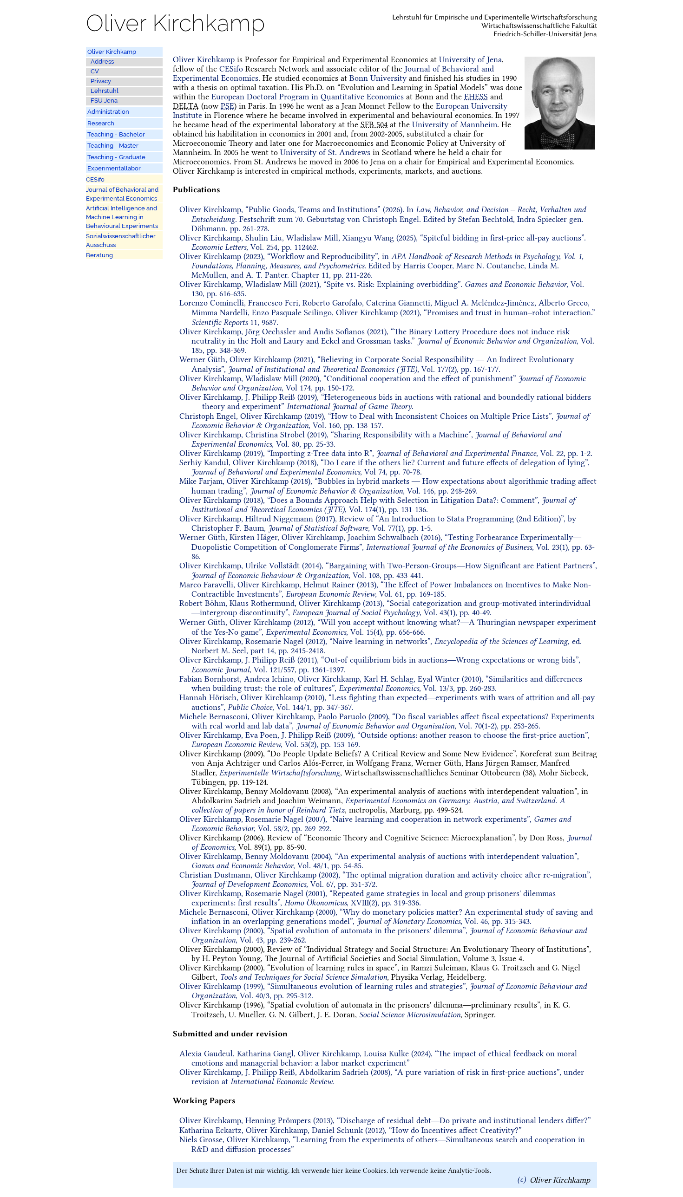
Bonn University (378, 78)
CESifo (231, 68)
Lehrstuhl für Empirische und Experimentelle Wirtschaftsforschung (494, 17)
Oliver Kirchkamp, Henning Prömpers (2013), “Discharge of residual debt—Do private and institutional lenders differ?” (385, 1120)
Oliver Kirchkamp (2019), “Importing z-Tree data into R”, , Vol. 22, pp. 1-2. (385, 453)
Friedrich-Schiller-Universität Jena (545, 34)
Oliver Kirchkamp (204, 59)
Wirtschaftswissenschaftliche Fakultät (539, 25)
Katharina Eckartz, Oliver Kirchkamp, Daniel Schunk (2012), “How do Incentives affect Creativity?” (350, 1130)
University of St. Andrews (325, 152)
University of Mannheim (454, 124)
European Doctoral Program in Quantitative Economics (307, 96)
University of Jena (470, 59)
